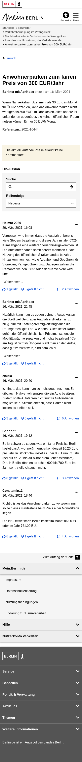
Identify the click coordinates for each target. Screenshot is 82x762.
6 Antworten (70, 418)
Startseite (8, 27)
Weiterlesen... (13, 282)
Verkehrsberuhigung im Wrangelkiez (28, 31)
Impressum (13, 579)
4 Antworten (70, 536)
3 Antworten (70, 478)
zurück (11, 58)
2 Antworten (70, 289)
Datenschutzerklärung (21, 591)
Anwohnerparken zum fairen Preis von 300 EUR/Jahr (38, 44)
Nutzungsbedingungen (22, 602)
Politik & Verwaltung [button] (18, 694)
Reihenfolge (15, 195)
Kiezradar (24, 27)
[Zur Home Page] (22, 16)
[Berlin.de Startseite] (14, 656)
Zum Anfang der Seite (58, 557)
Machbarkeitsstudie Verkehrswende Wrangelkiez (35, 36)
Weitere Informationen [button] (20, 729)
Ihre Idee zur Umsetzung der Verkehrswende (33, 40)
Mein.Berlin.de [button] (13, 568)
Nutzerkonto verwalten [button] (20, 636)
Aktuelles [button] (9, 706)
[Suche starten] (71, 186)
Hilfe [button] (6, 624)
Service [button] (8, 671)
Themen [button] (8, 718)
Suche (11, 179)
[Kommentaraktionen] (77, 224)
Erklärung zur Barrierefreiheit (26, 613)
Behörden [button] (10, 683)
